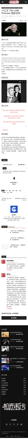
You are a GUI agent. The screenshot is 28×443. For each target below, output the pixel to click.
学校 (16, 190)
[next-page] (5, 252)
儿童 (13, 190)
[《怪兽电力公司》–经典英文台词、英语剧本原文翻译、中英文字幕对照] (5, 246)
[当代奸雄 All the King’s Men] (5, 341)
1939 (6, 190)
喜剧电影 (6, 5)
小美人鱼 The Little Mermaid (6, 199)
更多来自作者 (11, 227)
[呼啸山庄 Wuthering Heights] (5, 348)
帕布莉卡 (4, 20)
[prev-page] (2, 252)
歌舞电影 (11, 7)
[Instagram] (17, 424)
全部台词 (5, 130)
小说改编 (3, 192)
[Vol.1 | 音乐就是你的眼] (5, 367)
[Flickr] (14, 424)
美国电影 (20, 7)
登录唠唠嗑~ (10, 269)
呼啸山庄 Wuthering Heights (17, 346)
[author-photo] (14, 212)
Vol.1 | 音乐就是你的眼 (15, 365)
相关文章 (4, 227)
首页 (2, 5)
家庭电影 (7, 7)
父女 (8, 192)
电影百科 (16, 7)
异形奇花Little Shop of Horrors (21, 199)
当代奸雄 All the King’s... (16, 339)
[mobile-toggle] (2, 2)
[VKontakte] (21, 424)
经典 (11, 192)
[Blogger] (6, 424)
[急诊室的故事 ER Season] (5, 334)
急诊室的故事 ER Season (16, 332)
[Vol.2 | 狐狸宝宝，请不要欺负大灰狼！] (5, 360)
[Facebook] (10, 424)
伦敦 (10, 190)
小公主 (20, 190)
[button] (26, 2)
